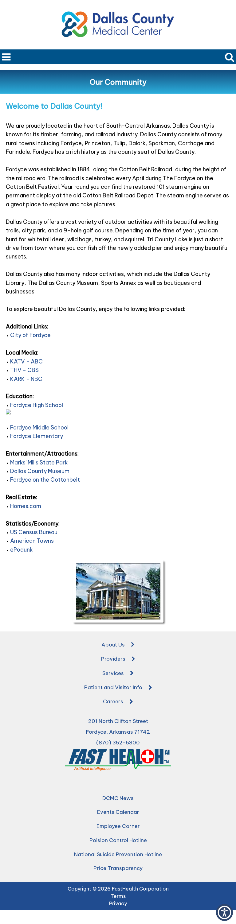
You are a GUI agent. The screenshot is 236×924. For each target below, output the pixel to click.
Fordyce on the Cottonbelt (45, 479)
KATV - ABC (26, 361)
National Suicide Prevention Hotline (118, 854)
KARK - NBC (26, 378)
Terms (118, 896)
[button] (224, 912)
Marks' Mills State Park (39, 462)
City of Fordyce (30, 335)
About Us (113, 644)
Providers (113, 658)
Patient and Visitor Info (113, 687)
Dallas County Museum (39, 471)
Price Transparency (118, 868)
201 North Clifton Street (118, 721)
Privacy (118, 903)
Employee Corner (118, 826)
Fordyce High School (36, 405)
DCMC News (118, 798)
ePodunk (21, 549)
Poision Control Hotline (118, 840)
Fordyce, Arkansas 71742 (118, 731)
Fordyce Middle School (39, 427)
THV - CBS (24, 370)
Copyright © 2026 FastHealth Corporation (118, 889)
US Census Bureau (33, 532)
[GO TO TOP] (225, 918)
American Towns (32, 540)
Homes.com (25, 506)
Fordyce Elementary (36, 436)
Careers (113, 701)
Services (113, 673)
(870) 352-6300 (118, 742)
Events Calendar (118, 812)
